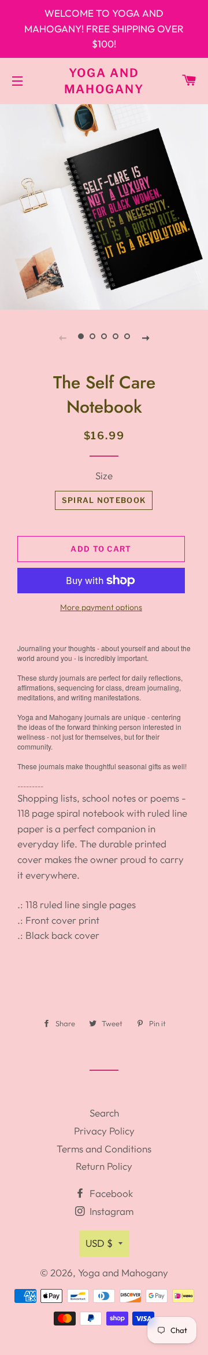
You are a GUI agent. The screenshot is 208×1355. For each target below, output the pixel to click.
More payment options (101, 607)
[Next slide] (145, 337)
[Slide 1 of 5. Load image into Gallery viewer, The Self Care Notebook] (81, 337)
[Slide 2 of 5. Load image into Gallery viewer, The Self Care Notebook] (92, 337)
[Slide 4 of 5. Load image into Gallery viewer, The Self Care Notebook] (115, 337)
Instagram (110, 1211)
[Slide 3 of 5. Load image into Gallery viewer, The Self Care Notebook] (104, 337)
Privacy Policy (104, 1131)
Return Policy (104, 1166)
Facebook (110, 1193)
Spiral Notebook (104, 500)
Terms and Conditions (104, 1149)
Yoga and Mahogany (104, 81)
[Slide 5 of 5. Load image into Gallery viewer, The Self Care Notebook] (127, 337)
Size (104, 475)
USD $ (99, 1243)
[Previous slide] (62, 337)
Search (104, 1113)
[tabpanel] (104, 205)
